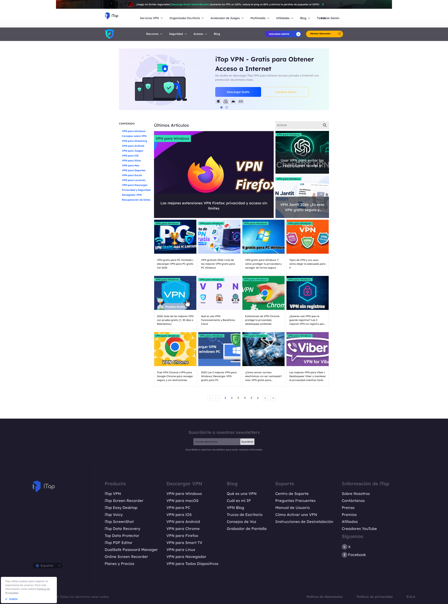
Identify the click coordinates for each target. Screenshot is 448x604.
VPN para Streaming (134, 141)
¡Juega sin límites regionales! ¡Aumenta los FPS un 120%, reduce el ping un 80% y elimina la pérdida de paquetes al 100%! (227, 4)
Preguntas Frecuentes (295, 500)
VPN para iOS (130, 155)
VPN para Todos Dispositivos (192, 563)
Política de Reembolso (324, 597)
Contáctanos (353, 500)
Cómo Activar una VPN (296, 514)
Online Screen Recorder (126, 556)
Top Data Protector (122, 535)
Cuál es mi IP (239, 500)
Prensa (348, 507)
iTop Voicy (114, 514)
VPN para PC (178, 507)
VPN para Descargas (134, 185)
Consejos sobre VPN (134, 136)
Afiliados (350, 521)
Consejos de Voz (241, 521)
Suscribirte (247, 441)
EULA (411, 597)
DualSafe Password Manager (131, 549)
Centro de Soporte (292, 493)
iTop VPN (113, 493)
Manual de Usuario (292, 507)
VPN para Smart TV (184, 542)
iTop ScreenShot (119, 521)
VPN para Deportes (133, 170)
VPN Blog (235, 507)
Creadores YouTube (359, 528)
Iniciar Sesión (330, 18)
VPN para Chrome (183, 528)
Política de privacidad (375, 597)
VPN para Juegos (132, 150)
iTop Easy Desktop (121, 507)
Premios (349, 514)
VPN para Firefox (182, 535)
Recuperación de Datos (136, 199)
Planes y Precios (119, 563)
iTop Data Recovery (122, 528)
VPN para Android (133, 145)
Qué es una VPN (242, 493)
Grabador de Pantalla (247, 528)
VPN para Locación (134, 180)
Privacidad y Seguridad (136, 190)
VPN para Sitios (131, 160)
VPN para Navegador (186, 556)
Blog (217, 34)
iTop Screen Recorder (124, 500)
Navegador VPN (132, 194)
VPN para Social (132, 175)
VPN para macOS (182, 500)
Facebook (357, 554)
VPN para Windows (133, 131)
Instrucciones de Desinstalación (304, 521)
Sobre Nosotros (356, 493)
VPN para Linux (180, 549)
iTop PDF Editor (118, 542)
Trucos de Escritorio (244, 514)
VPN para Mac (130, 165)
